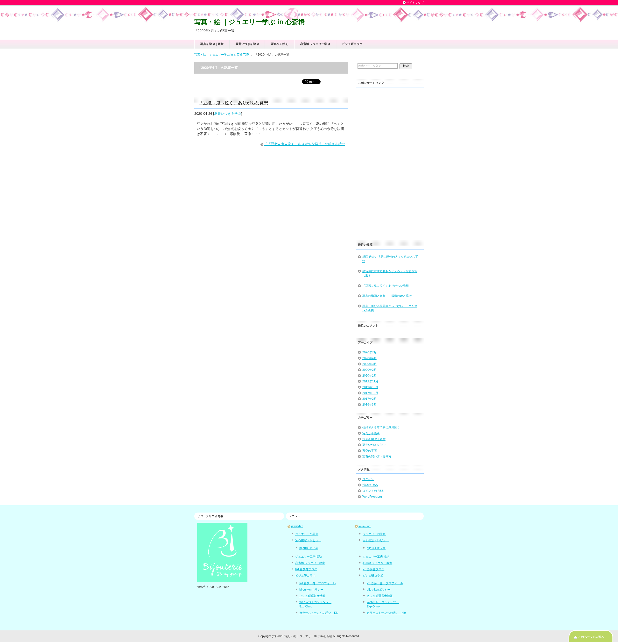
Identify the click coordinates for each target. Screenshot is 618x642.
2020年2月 (369, 369)
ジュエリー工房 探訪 (308, 556)
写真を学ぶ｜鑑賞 (212, 44)
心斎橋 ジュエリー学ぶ (315, 44)
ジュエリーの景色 (306, 534)
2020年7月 (369, 352)
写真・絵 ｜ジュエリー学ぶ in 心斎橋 (249, 22)
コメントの (373, 490)
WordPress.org (372, 496)
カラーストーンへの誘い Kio (318, 612)
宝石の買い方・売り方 (376, 456)
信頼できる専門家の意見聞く (381, 427)
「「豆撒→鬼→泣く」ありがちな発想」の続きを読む (304, 144)
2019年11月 (370, 381)
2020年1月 (369, 375)
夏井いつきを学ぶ (247, 44)
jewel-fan (297, 526)
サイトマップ (415, 2)
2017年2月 (369, 398)
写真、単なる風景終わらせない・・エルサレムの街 (389, 308)
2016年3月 (369, 404)
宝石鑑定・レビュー (308, 540)
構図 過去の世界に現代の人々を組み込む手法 (390, 259)
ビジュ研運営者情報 (312, 596)
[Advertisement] (390, 162)
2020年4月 (369, 358)
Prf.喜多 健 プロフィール (317, 583)
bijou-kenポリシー (311, 589)
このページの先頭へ (591, 637)
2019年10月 (370, 387)
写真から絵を (279, 44)
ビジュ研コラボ (352, 44)
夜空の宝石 (369, 450)
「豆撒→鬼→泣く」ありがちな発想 (233, 102)
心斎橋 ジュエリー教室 (310, 563)
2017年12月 (370, 393)
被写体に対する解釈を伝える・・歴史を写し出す (389, 273)
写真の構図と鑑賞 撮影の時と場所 (387, 296)
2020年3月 (369, 364)
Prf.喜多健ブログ (306, 569)
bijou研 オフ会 (308, 548)
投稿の (370, 485)
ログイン (368, 479)
